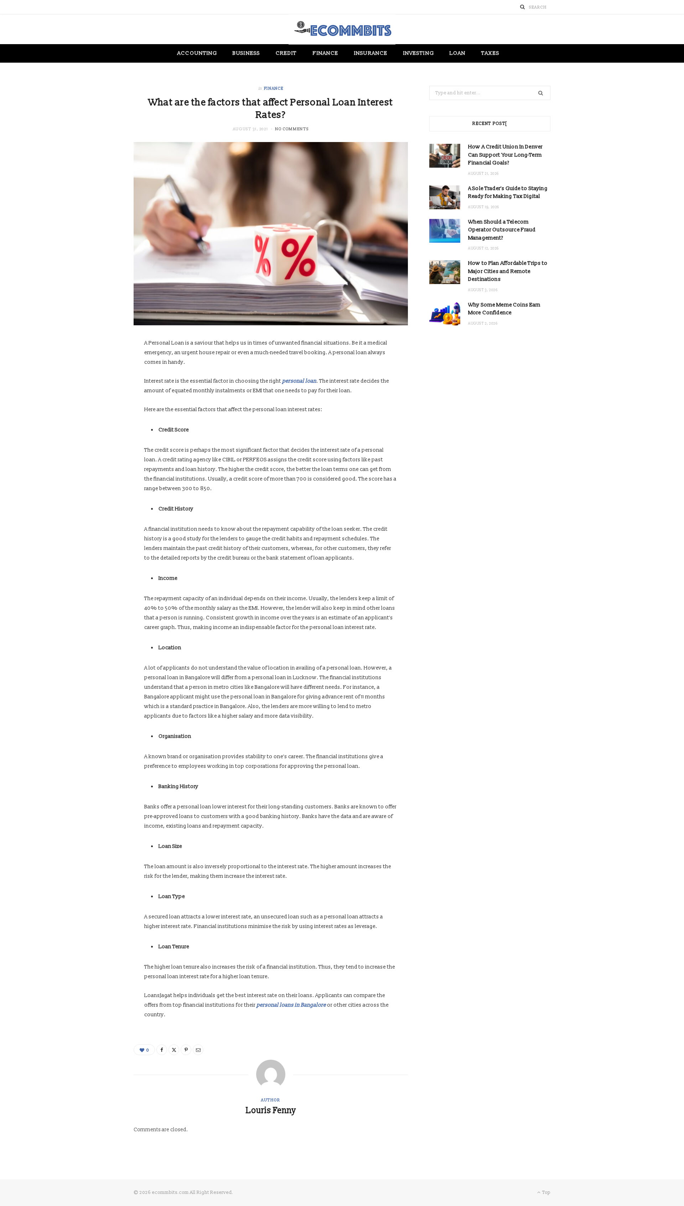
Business (246, 53)
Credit (286, 53)
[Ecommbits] (342, 29)
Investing (418, 53)
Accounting (197, 53)
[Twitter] (174, 1049)
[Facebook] (161, 1049)
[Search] (522, 7)
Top (545, 1192)
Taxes (490, 53)
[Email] (198, 1049)
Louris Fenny (271, 1111)
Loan (458, 53)
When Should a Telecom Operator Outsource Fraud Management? (502, 230)
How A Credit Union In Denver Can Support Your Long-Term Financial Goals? (505, 154)
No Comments (292, 129)
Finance (326, 53)
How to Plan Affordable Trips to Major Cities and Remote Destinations (508, 271)
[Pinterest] (186, 1049)
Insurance (371, 53)
